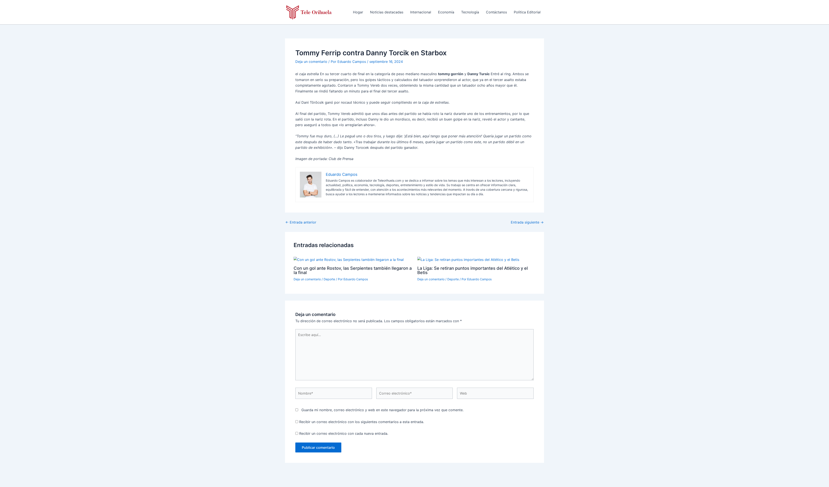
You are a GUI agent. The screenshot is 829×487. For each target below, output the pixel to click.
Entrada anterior (300, 222)
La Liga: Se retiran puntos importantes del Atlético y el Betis (472, 270)
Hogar (358, 12)
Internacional (420, 12)
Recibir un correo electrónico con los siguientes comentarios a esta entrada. (361, 422)
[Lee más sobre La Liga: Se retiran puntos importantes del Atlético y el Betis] (468, 259)
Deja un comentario (311, 61)
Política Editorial (527, 12)
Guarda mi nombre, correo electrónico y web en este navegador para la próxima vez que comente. (382, 410)
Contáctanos (496, 12)
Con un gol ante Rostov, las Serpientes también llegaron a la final (353, 270)
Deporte (329, 279)
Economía (446, 12)
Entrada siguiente (527, 222)
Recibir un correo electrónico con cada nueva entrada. (343, 433)
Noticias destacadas (386, 12)
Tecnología (470, 12)
